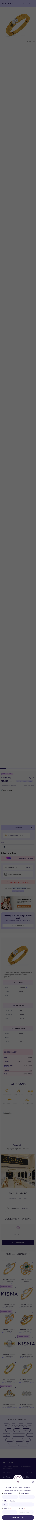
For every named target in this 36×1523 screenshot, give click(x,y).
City (23, 1508)
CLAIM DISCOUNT (18, 1517)
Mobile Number (10, 1501)
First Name (8, 1493)
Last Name (25, 1493)
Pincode (7, 1508)
